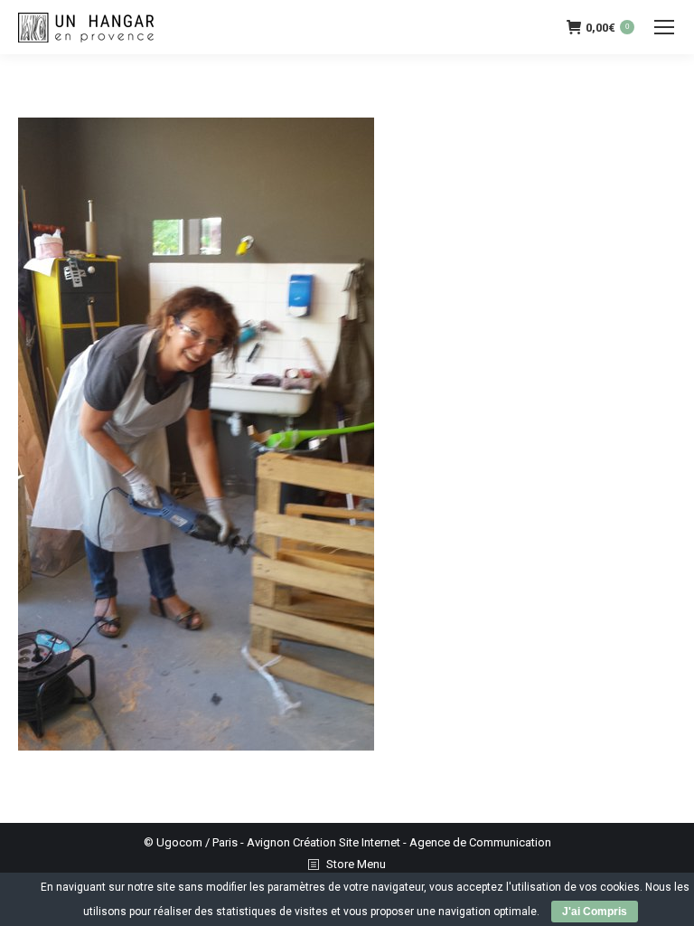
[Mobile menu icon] (664, 27)
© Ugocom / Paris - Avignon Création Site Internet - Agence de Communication (347, 842)
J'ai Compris (594, 911)
